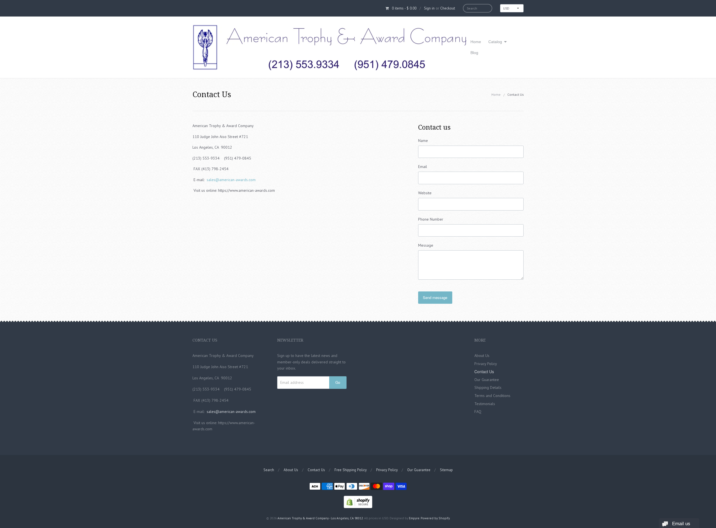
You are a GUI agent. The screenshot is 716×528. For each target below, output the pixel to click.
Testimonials (484, 403)
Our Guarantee (486, 379)
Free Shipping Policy (351, 470)
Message (425, 245)
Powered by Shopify (435, 518)
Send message (435, 297)
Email (422, 166)
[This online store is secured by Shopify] (358, 501)
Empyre (414, 518)
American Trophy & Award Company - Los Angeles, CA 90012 (320, 518)
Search (268, 470)
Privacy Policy (485, 363)
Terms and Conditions (492, 395)
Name (423, 140)
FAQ (477, 411)
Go (337, 382)
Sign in (429, 8)
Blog (474, 52)
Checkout (447, 8)
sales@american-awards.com (231, 179)
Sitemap (446, 470)
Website (425, 192)
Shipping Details (487, 387)
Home (475, 41)
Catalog (495, 41)
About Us (481, 355)
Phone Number (430, 219)
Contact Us (484, 371)
